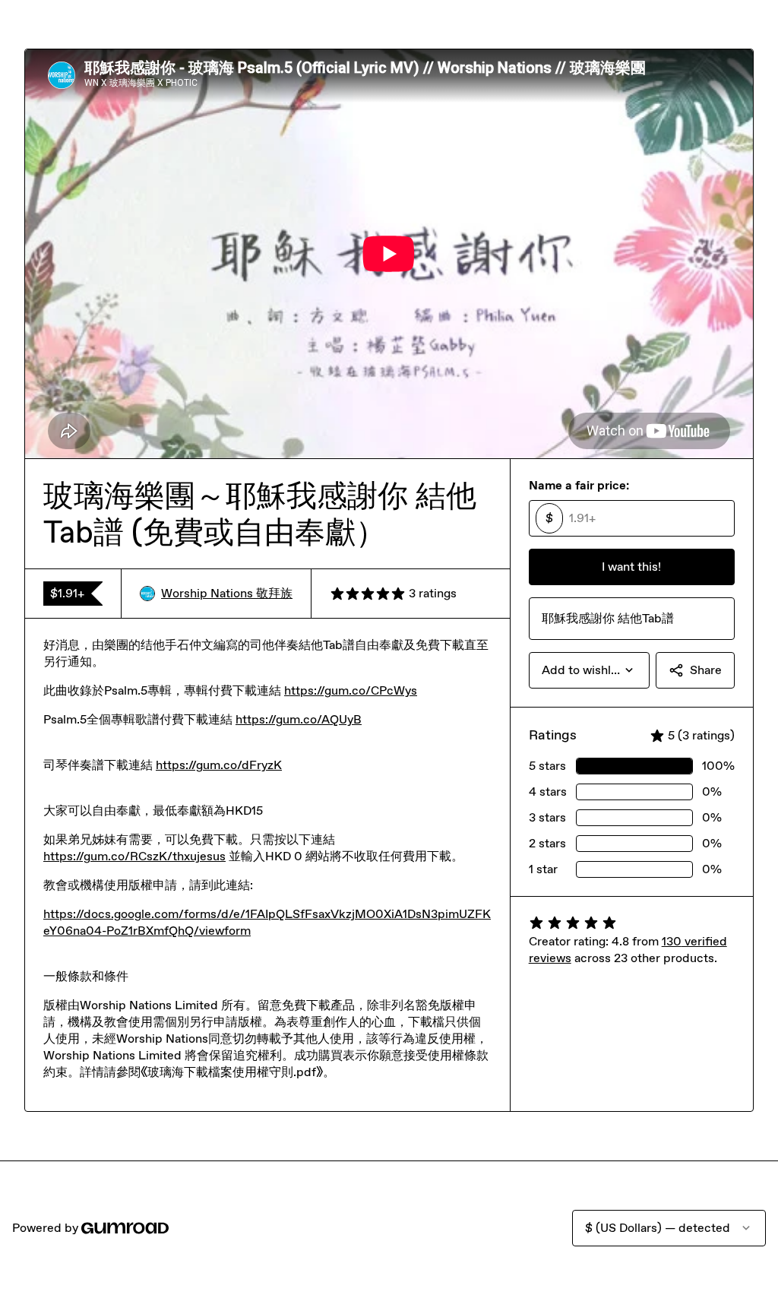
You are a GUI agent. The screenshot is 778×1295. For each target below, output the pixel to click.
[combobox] (589, 670)
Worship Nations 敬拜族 (227, 593)
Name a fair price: (579, 485)
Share (706, 670)
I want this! (631, 566)
